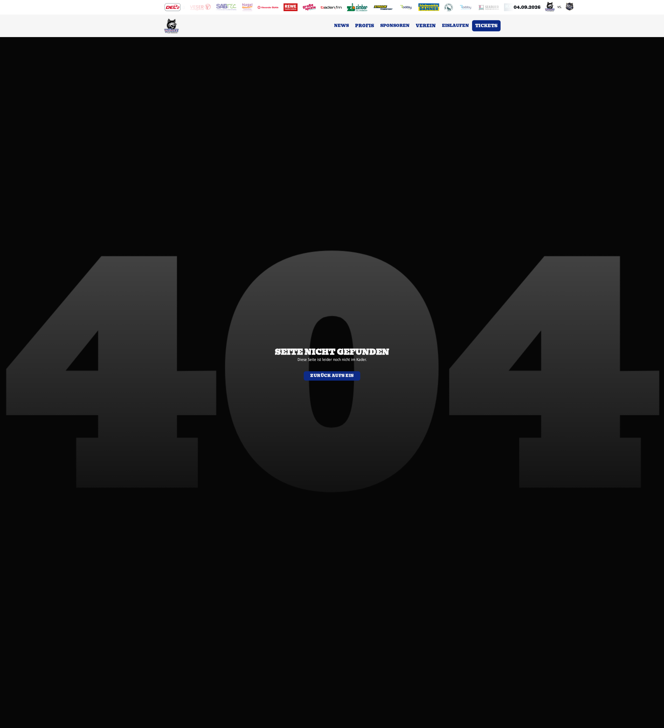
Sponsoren (395, 27)
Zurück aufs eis (332, 376)
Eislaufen (455, 27)
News (341, 27)
